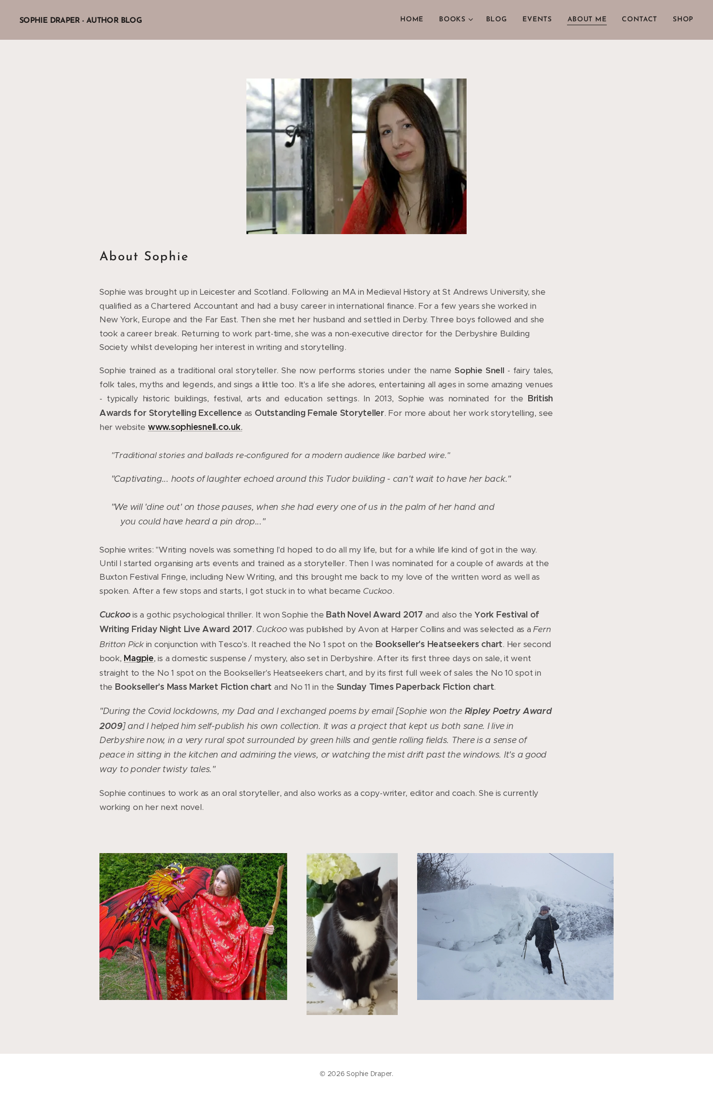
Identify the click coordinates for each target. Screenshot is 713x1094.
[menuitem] (414, 20)
